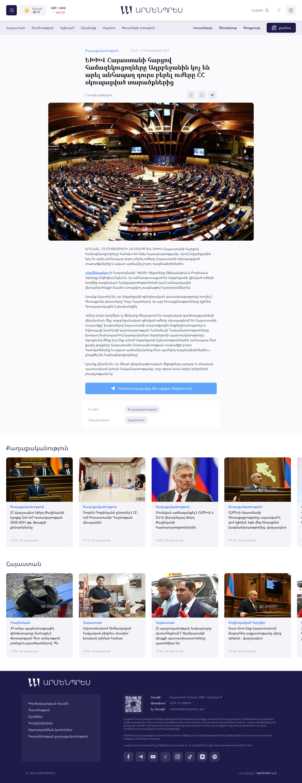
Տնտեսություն (43, 27)
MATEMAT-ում (266, 773)
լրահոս (285, 27)
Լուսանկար (202, 27)
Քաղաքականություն (142, 409)
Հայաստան (15, 27)
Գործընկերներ (40, 723)
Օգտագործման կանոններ (50, 729)
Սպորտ (109, 27)
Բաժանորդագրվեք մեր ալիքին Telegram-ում (155, 388)
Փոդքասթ (251, 27)
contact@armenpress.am (186, 709)
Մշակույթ (88, 27)
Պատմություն (39, 710)
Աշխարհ (67, 27)
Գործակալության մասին (48, 703)
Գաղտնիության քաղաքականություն (58, 736)
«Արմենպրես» (97, 272)
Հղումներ (35, 716)
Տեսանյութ (228, 27)
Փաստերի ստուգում (138, 27)
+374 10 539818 (180, 703)
